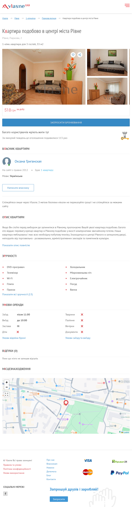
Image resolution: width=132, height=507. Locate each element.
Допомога (51, 472)
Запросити (59, 499)
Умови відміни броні (14, 337)
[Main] (16, 6)
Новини (50, 468)
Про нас (51, 460)
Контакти (51, 480)
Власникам (52, 464)
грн (13, 110)
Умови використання (13, 473)
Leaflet (126, 432)
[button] (66, 403)
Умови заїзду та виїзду (77, 337)
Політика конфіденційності (17, 469)
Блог (49, 476)
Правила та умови (12, 465)
